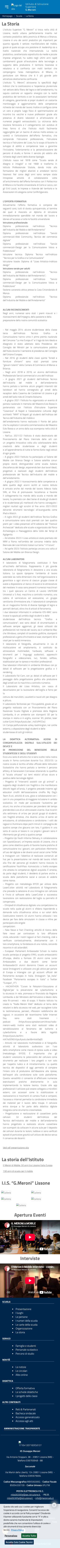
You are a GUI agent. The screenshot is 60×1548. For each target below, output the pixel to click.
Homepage (7, 16)
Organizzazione (24, 1328)
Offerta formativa (25, 1388)
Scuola (19, 16)
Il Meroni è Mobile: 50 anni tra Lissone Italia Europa (27, 1165)
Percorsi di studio (25, 1354)
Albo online (22, 1375)
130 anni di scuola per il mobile (18, 1171)
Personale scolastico (27, 1350)
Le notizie (21, 1367)
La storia (29, 16)
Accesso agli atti (24, 1421)
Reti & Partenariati (26, 1409)
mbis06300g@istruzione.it (20, 1498)
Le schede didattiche (27, 1392)
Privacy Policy (17, 1530)
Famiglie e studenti (26, 1346)
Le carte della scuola (26, 1325)
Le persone (22, 1317)
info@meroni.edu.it (44, 1498)
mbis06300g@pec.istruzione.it (26, 1494)
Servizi (6, 1338)
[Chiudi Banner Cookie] (53, 1504)
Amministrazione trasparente (22, 1428)
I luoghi (19, 1313)
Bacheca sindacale (26, 1413)
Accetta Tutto (29, 1535)
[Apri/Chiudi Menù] (6, 7)
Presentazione (23, 1309)
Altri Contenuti (11, 1402)
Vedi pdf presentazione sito (16, 1147)
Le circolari (21, 1371)
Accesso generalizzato (28, 1417)
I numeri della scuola (27, 1321)
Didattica (7, 1381)
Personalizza (11, 1535)
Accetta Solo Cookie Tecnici (19, 1542)
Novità (6, 1359)
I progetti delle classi (26, 1396)
